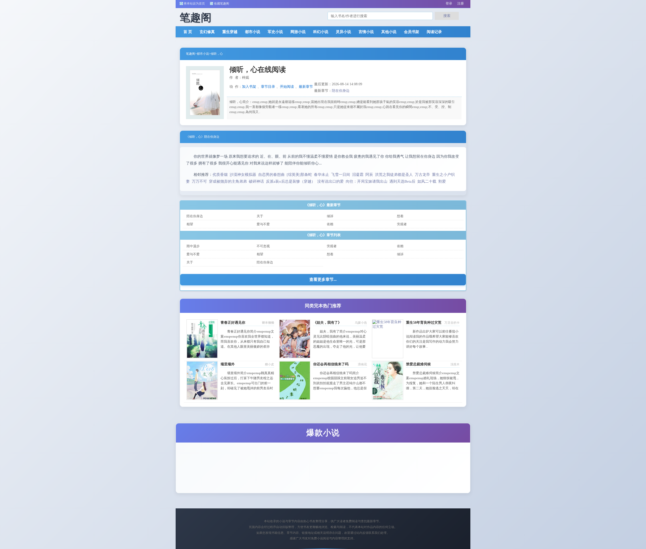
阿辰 (369, 175)
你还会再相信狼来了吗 (330, 364)
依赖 (330, 224)
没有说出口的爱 (330, 181)
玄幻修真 (207, 32)
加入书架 (249, 87)
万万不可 (199, 181)
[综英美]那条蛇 (299, 175)
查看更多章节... (323, 279)
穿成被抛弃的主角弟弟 (228, 181)
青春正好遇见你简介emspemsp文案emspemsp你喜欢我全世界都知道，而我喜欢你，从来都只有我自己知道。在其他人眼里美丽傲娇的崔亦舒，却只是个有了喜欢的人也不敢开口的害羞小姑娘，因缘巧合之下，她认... (247, 347)
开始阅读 (287, 87)
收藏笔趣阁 (221, 3)
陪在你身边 (340, 91)
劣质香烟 (220, 175)
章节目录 (268, 87)
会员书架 (411, 32)
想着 (400, 216)
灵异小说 (343, 32)
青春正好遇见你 (233, 322)
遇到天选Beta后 (402, 181)
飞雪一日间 (340, 175)
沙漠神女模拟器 (243, 175)
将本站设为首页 (194, 3)
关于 (260, 216)
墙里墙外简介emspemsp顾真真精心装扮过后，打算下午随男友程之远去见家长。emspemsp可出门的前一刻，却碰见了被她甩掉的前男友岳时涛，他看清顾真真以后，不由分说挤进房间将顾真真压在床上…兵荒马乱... (247, 388)
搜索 (446, 16)
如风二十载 (426, 181)
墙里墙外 (228, 364)
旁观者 (402, 224)
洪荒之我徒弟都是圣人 (394, 175)
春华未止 (321, 175)
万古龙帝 (422, 175)
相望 (189, 224)
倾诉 (330, 216)
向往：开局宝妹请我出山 (366, 181)
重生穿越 (229, 32)
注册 (460, 3)
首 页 (187, 32)
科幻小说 (320, 32)
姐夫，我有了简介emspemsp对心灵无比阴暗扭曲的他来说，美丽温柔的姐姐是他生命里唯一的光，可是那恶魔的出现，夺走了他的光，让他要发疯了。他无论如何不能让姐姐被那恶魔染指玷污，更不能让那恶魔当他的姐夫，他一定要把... (340, 347)
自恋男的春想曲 (271, 175)
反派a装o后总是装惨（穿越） (290, 181)
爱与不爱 (263, 224)
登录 (449, 3)
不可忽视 (263, 246)
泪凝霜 (357, 175)
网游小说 (298, 32)
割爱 (442, 181)
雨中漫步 (193, 246)
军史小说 (275, 32)
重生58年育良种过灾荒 (423, 322)
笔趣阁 (190, 54)
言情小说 (366, 32)
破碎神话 (256, 181)
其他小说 (388, 32)
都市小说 (252, 32)
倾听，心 (217, 54)
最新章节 (306, 87)
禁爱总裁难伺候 (418, 364)
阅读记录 (434, 32)
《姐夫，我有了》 (327, 322)
